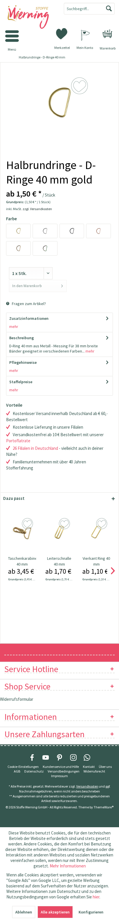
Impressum (59, 776)
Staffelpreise (20, 381)
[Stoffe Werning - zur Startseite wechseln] (29, 17)
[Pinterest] (59, 757)
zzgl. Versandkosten (37, 209)
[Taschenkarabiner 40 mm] (22, 532)
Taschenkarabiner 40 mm (22, 561)
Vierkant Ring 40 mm (96, 561)
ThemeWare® (104, 807)
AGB (17, 771)
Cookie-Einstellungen (23, 766)
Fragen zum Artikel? (28, 303)
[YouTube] (45, 757)
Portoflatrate (18, 440)
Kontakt (89, 766)
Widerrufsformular (16, 699)
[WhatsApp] (87, 757)
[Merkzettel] (62, 33)
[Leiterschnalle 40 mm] (59, 532)
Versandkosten (87, 786)
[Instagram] (73, 757)
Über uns (105, 766)
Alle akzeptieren (55, 912)
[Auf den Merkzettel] (28, 523)
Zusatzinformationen (29, 318)
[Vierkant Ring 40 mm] (96, 532)
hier (96, 897)
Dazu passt (14, 498)
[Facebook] (32, 757)
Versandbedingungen (63, 771)
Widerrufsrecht (94, 771)
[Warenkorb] (107, 34)
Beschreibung (21, 337)
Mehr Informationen (68, 866)
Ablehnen (23, 912)
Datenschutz (34, 771)
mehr (13, 326)
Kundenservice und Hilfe (61, 766)
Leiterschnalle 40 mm (59, 561)
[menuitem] (107, 34)
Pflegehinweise (23, 362)
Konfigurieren (91, 912)
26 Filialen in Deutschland (35, 448)
